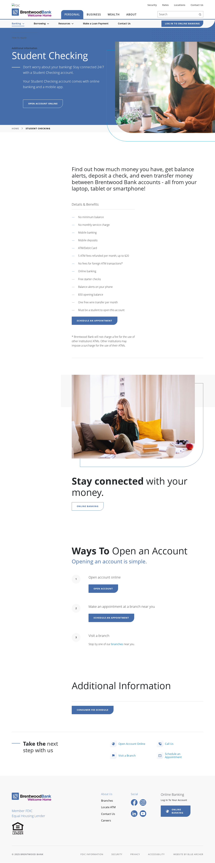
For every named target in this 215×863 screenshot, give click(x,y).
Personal (72, 14)
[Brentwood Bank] (31, 12)
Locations (179, 5)
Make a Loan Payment (96, 23)
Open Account (103, 588)
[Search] (200, 14)
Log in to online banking (182, 23)
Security (152, 5)
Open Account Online (43, 103)
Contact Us (124, 23)
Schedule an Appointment (94, 320)
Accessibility (156, 854)
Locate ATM (108, 807)
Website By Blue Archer (188, 854)
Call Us (169, 744)
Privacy (135, 854)
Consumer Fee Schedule (92, 709)
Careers (106, 820)
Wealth (114, 14)
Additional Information (24, 48)
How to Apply (19, 37)
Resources (64, 23)
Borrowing (40, 23)
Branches (107, 800)
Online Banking (87, 506)
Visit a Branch (127, 755)
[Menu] (23, 24)
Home (15, 128)
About (131, 14)
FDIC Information (91, 854)
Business (94, 14)
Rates (165, 5)
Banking (16, 23)
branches (117, 644)
